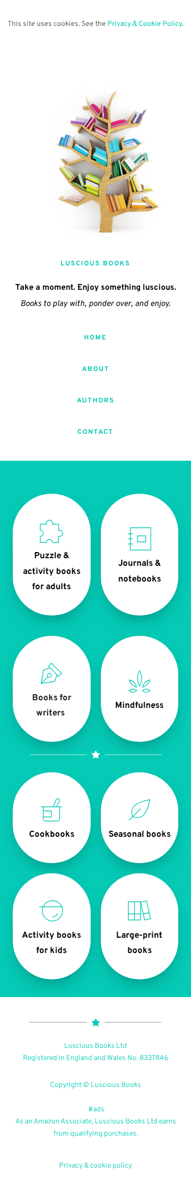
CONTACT (95, 432)
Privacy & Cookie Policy (144, 24)
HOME (95, 338)
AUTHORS (96, 401)
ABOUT (96, 369)
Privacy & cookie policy (95, 1166)
